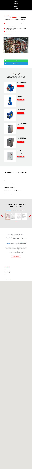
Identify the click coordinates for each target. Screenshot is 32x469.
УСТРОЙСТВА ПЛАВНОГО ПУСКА (21, 138)
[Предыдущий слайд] (2, 216)
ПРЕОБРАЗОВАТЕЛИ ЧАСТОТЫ (22, 124)
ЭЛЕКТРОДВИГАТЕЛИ (22, 82)
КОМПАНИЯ (16, 1)
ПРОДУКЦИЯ (16, 3)
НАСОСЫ (19, 96)
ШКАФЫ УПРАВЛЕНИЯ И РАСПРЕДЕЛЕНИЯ (21, 152)
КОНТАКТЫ (16, 8)
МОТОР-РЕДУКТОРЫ (22, 109)
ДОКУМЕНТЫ (16, 6)
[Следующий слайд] (30, 216)
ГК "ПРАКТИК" (13, 17)
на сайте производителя (18, 78)
